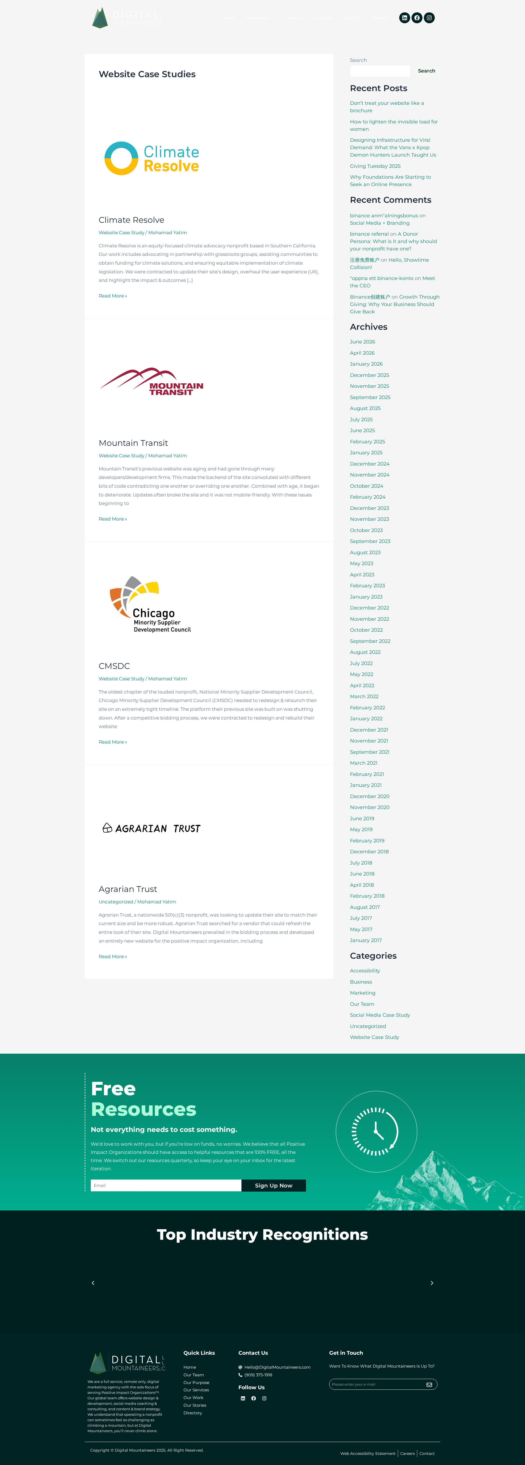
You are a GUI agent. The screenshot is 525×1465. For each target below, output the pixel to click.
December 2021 (369, 730)
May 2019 (361, 830)
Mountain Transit (133, 443)
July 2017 (361, 918)
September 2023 (370, 541)
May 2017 (361, 929)
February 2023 (367, 586)
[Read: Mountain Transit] (151, 381)
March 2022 (364, 697)
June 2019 (362, 819)
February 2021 (367, 774)
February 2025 (367, 442)
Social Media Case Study (380, 1015)
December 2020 (370, 796)
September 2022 (370, 641)
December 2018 (369, 852)
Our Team (362, 1004)
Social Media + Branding (380, 223)
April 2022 (362, 686)
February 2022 (367, 708)
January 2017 (366, 940)
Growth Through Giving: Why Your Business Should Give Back (395, 304)
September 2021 (370, 752)
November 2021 (369, 741)
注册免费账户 (365, 260)
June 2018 (362, 874)
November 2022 (369, 619)
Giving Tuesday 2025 (375, 166)
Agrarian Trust (128, 889)
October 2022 (366, 630)
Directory (380, 18)
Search (358, 60)
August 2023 (365, 553)
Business (361, 982)
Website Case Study (121, 232)
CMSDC (114, 666)
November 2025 (369, 386)
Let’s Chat (352, 18)
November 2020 (370, 807)
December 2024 (370, 464)
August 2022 (365, 652)
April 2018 (362, 885)
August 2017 (365, 907)
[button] (93, 1283)
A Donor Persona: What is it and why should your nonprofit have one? (393, 241)
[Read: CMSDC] (151, 604)
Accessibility (365, 971)
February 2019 (367, 841)
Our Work (293, 18)
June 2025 (362, 430)
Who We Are (257, 18)
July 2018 (361, 863)
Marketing (362, 993)
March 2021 (364, 763)
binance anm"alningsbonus (384, 216)
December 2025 (369, 375)
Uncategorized (368, 1026)
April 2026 (362, 353)
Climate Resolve (131, 220)
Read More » (113, 295)
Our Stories (322, 18)
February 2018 (367, 896)
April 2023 (362, 575)
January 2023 (366, 597)
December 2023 (369, 508)
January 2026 (366, 364)
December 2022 (369, 608)
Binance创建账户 (370, 297)
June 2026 (362, 342)
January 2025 (366, 453)
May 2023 (361, 563)
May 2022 (361, 674)
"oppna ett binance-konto (381, 278)
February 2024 (368, 497)
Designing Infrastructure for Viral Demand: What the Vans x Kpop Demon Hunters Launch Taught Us (393, 147)
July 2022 (361, 663)
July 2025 (361, 420)
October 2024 (366, 486)
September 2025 (370, 397)
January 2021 (366, 785)
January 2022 (366, 719)
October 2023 (366, 530)
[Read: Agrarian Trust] (151, 827)
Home (229, 18)
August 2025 (365, 408)
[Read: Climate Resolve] (151, 158)
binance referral (369, 234)
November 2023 (369, 519)
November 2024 (370, 475)
